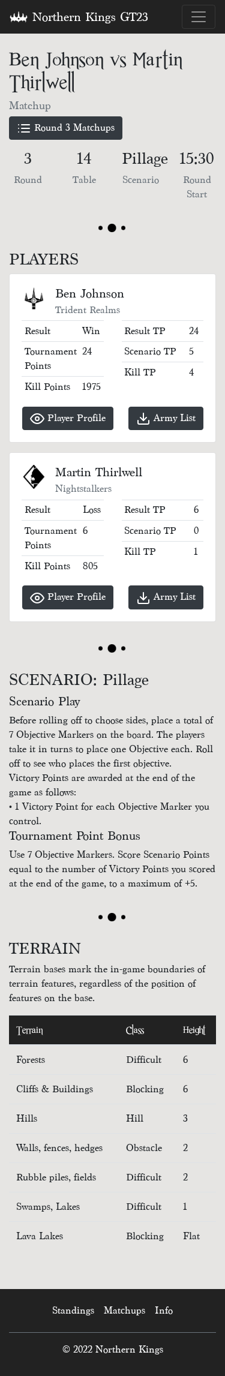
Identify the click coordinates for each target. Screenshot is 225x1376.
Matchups (124, 1310)
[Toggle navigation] (198, 17)
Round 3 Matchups (73, 127)
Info (164, 1310)
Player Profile (75, 418)
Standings (73, 1310)
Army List (173, 418)
